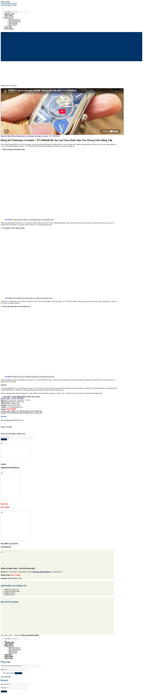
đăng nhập (10, 420)
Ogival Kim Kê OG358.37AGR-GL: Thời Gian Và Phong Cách (32, 298)
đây (38, 396)
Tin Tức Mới (4, 32)
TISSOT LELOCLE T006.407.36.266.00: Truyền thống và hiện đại (33, 376)
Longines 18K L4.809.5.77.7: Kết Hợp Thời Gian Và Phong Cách (32, 219)
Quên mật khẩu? (6, 676)
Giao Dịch (8, 26)
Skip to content (5, 1)
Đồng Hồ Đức (13, 23)
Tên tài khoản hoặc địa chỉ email (11, 666)
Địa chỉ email (5, 684)
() (41, 572)
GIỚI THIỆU (9, 16)
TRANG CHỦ (9, 14)
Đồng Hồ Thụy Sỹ (14, 19)
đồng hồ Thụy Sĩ (22, 396)
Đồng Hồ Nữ (13, 25)
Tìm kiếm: (8, 12)
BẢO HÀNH (9, 28)
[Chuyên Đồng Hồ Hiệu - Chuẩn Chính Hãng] (9, 4)
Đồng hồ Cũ (9, 18)
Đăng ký (4, 691)
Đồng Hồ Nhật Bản (15, 21)
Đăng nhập (18, 673)
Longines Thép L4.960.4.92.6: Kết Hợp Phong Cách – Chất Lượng (21, 413)
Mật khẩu (4, 669)
